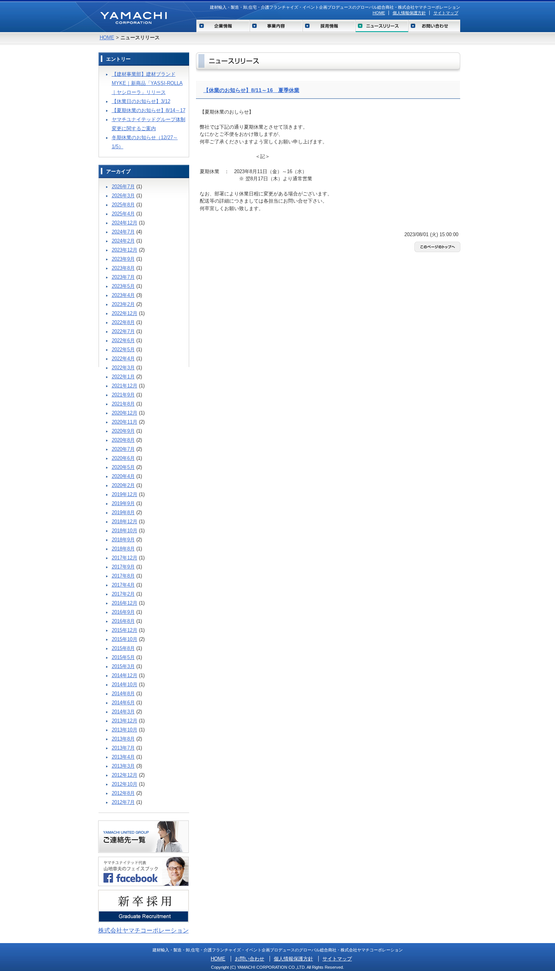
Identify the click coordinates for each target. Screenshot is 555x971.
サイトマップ (445, 13)
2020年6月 (123, 458)
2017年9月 (123, 567)
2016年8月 (123, 621)
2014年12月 (124, 675)
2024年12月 (124, 223)
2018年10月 (124, 530)
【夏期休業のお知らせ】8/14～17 (148, 110)
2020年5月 (123, 467)
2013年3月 (123, 766)
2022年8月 (123, 322)
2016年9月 (123, 612)
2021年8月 (123, 404)
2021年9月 (123, 395)
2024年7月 (123, 232)
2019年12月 (124, 494)
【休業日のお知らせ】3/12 (141, 101)
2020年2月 (123, 485)
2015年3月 (123, 666)
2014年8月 (123, 693)
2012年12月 (124, 775)
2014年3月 (123, 711)
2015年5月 (123, 657)
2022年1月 (123, 376)
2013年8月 (123, 739)
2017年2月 (123, 594)
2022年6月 (123, 340)
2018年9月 (123, 539)
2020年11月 (124, 422)
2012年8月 (123, 793)
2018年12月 (124, 521)
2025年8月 (123, 204)
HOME (379, 13)
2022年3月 (123, 367)
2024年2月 (123, 241)
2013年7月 (123, 748)
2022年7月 (123, 331)
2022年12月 (124, 313)
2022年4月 (123, 358)
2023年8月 (123, 268)
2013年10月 (124, 730)
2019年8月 (123, 512)
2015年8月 (123, 648)
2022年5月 (123, 349)
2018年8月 (123, 549)
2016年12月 (124, 603)
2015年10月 (124, 639)
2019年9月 (123, 503)
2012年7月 (123, 802)
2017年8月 (123, 576)
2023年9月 (123, 259)
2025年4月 (123, 214)
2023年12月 (124, 250)
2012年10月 (124, 784)
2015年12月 (124, 630)
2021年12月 (124, 386)
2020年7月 (123, 449)
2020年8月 (123, 440)
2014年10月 (124, 684)
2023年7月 (123, 277)
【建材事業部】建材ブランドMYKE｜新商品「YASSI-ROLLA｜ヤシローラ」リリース (147, 83)
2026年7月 (123, 186)
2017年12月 (124, 558)
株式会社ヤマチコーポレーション (143, 930)
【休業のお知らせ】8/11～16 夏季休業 (251, 90)
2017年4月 (123, 585)
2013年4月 (123, 757)
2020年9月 (123, 431)
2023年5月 (123, 286)
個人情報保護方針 (409, 13)
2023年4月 (123, 295)
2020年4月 (123, 476)
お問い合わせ (249, 959)
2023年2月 (123, 304)
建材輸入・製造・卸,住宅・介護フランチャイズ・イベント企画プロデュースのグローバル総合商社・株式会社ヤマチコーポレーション (335, 7)
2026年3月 (123, 195)
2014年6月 (123, 702)
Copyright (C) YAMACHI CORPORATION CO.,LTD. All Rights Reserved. (277, 967)
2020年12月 (124, 413)
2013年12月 (124, 721)
